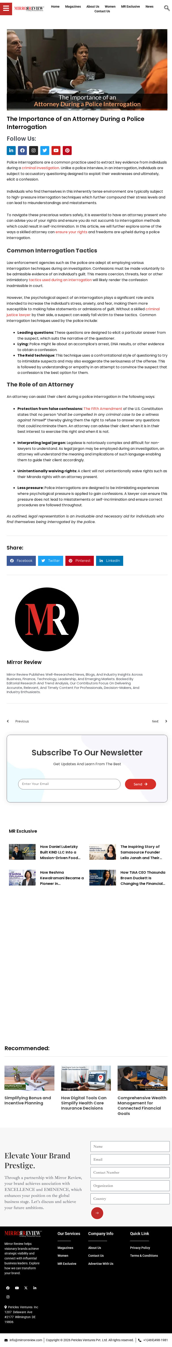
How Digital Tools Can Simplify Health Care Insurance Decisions (84, 1103)
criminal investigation (40, 167)
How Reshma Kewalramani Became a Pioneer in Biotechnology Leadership (62, 878)
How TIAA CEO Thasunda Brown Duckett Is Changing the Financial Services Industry (142, 878)
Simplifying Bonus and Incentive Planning (27, 1100)
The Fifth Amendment (103, 408)
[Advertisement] (42, 960)
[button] (21, 561)
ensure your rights (71, 232)
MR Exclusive (23, 831)
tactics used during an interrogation (60, 279)
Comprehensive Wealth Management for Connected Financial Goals (142, 1105)
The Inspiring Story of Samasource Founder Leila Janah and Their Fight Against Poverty (140, 852)
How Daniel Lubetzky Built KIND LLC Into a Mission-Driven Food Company (59, 852)
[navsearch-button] (166, 8)
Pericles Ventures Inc (22, 1307)
